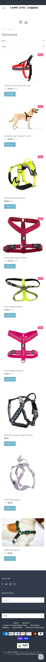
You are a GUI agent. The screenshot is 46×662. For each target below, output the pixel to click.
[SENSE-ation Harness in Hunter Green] (23, 532)
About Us (26, 623)
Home (3, 29)
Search (16, 623)
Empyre (18, 654)
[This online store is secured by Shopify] (23, 647)
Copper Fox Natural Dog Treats (15, 625)
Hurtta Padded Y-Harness (13, 306)
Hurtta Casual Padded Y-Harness (15, 257)
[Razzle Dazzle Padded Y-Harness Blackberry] (23, 410)
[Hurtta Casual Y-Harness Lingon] (23, 235)
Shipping (5, 627)
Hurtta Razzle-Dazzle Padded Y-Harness (18, 435)
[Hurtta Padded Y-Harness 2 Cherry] (23, 346)
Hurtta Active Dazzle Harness (14, 198)
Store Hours (35, 625)
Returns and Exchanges (35, 627)
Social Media (17, 627)
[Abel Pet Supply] (23, 12)
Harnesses (11, 29)
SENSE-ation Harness (11, 550)
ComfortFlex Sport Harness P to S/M (17, 136)
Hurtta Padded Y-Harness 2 (13, 370)
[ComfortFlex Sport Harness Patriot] (23, 67)
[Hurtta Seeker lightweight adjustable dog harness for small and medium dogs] (23, 475)
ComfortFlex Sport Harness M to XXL (17, 85)
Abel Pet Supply (12, 652)
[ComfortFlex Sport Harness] (23, 118)
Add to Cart (10, 94)
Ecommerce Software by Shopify (31, 654)
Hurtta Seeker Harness (12, 499)
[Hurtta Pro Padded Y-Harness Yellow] (23, 289)
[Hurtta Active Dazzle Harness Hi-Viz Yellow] (23, 174)
